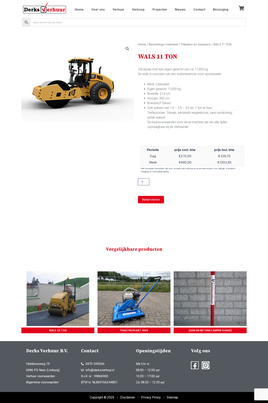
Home (79, 9)
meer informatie (57, 299)
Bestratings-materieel (163, 44)
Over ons (98, 9)
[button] (127, 48)
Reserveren (151, 199)
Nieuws (180, 9)
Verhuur (118, 9)
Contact (199, 9)
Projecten (159, 9)
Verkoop (138, 9)
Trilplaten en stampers (196, 44)
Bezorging (220, 9)
